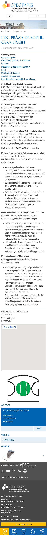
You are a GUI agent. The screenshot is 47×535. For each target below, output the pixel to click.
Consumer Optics (8, 57)
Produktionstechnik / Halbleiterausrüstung (18, 79)
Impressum (24, 477)
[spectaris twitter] (3, 471)
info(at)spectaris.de (7, 513)
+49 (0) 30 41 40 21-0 (10, 511)
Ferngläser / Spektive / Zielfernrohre (15, 60)
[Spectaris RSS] (19, 471)
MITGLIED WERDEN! (23, 524)
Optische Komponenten (10, 76)
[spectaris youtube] (8, 471)
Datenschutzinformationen (11, 477)
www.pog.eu (9, 440)
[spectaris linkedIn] (14, 471)
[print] (25, 471)
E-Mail (39, 428)
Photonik (5, 63)
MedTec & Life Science (10, 73)
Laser (3, 70)
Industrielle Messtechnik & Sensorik (15, 67)
